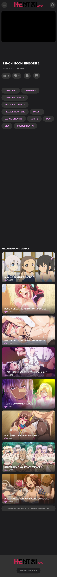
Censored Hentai (14, 97)
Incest (37, 112)
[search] (53, 5)
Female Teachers (15, 112)
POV (48, 119)
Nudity (34, 119)
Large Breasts (13, 119)
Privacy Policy (28, 570)
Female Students (15, 105)
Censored (10, 90)
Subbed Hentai (25, 126)
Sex (7, 126)
